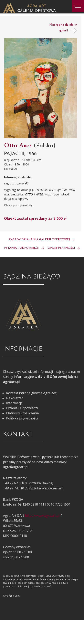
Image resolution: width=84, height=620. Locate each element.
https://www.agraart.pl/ (42, 515)
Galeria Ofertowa (36, 11)
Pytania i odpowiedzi (22, 248)
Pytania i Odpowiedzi (22, 408)
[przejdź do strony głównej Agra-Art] (9, 8)
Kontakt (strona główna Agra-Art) (31, 393)
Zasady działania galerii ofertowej (40, 239)
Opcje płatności (62, 248)
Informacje (14, 403)
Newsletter (14, 398)
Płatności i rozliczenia (22, 413)
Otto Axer (19, 146)
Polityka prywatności (22, 418)
